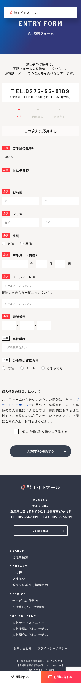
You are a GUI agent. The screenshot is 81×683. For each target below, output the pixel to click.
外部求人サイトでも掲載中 (40, 670)
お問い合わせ (23, 648)
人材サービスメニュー (28, 622)
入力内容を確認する (40, 451)
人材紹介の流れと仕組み (30, 635)
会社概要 (18, 579)
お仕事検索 (20, 557)
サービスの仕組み (25, 600)
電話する (22, 677)
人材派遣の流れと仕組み (30, 628)
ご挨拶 (17, 573)
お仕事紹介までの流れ (28, 607)
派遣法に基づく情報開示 (30, 585)
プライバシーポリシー (52, 648)
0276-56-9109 (47, 91)
